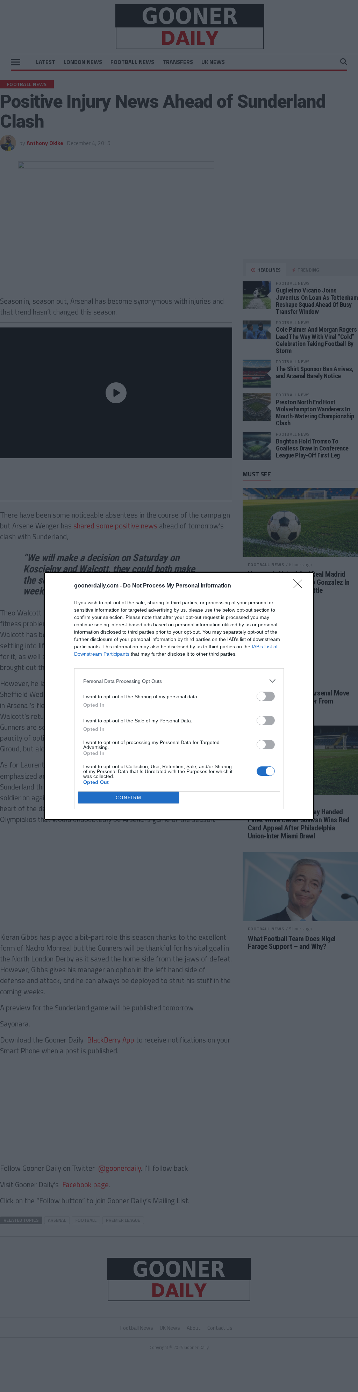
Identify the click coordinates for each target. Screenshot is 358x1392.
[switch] (266, 696)
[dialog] (179, 696)
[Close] (300, 586)
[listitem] (179, 681)
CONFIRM (129, 797)
